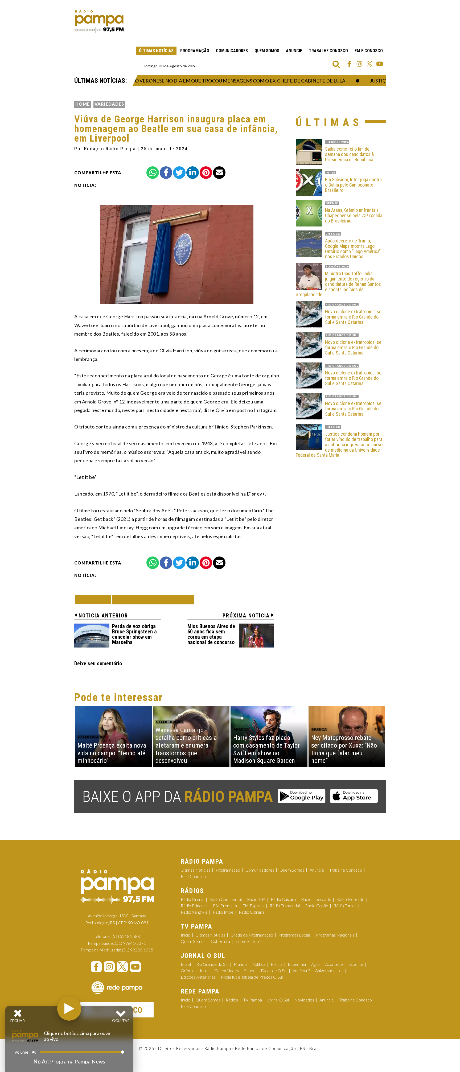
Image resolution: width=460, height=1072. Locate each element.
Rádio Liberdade (316, 899)
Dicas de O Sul (274, 970)
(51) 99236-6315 (137, 949)
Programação (194, 50)
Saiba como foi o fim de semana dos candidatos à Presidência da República (349, 154)
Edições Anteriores (198, 976)
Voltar (94, 599)
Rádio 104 (256, 899)
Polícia (276, 964)
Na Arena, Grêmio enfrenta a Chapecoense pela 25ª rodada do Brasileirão (353, 215)
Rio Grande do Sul (212, 964)
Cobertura (220, 941)
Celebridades (226, 970)
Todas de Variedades (153, 600)
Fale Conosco (369, 50)
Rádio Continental (226, 899)
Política (258, 964)
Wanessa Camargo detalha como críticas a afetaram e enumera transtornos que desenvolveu (186, 745)
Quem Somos (266, 50)
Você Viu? (301, 970)
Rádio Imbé (223, 911)
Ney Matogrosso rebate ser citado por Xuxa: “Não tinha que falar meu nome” (344, 749)
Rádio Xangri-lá (194, 911)
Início (185, 934)
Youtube (380, 64)
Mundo (240, 964)
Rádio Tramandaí (285, 905)
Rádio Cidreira (252, 911)
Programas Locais (294, 934)
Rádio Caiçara (283, 899)
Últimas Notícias (156, 50)
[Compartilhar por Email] (219, 172)
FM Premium (225, 905)
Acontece (334, 964)
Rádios (232, 999)
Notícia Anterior (103, 615)
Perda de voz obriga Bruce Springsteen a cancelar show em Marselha (134, 634)
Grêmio (188, 970)
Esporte (355, 964)
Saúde (250, 970)
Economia (297, 964)
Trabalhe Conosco (328, 50)
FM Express (253, 905)
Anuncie (294, 50)
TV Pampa (252, 999)
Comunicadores (232, 50)
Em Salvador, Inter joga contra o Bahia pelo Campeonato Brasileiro (353, 185)
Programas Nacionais (335, 934)
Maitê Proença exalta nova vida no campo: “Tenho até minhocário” (111, 753)
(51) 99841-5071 (130, 943)
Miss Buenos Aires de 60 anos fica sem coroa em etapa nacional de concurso (211, 634)
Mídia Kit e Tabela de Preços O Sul (252, 976)
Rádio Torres (345, 905)
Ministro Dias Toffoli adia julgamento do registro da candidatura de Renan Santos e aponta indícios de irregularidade (338, 284)
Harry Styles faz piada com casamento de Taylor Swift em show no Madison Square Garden (266, 749)
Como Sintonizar (250, 941)
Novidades (304, 999)
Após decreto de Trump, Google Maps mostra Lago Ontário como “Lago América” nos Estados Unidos (353, 248)
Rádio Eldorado (350, 899)
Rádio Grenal (192, 899)
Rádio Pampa (99, 21)
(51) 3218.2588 (126, 936)
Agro (315, 964)
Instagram (359, 64)
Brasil (186, 964)
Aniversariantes (329, 970)
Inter (204, 970)
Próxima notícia (246, 615)
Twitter (369, 64)
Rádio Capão (316, 905)
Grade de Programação (252, 934)
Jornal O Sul (278, 999)
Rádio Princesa (194, 905)
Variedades (109, 103)
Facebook (349, 64)
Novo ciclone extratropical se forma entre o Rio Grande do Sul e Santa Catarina (353, 317)
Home (82, 103)
